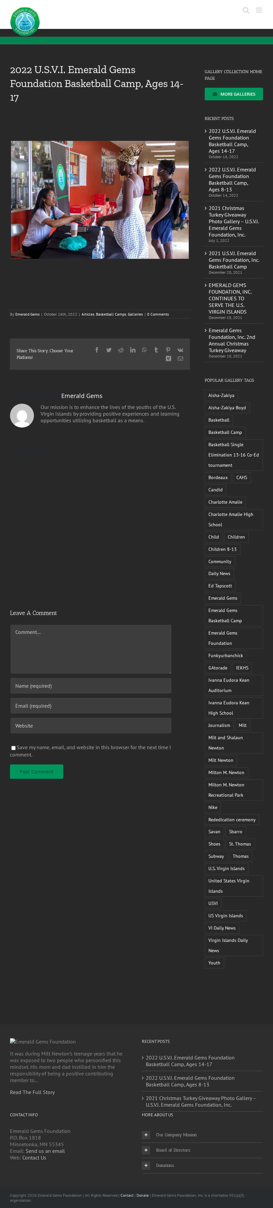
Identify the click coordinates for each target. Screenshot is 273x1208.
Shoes (214, 844)
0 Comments (158, 314)
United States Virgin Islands (228, 885)
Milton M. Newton (226, 772)
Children (236, 537)
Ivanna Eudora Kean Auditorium (228, 685)
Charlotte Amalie (225, 502)
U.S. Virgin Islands (226, 868)
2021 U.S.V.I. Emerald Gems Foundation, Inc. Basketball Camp (234, 260)
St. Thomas (240, 844)
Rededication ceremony (232, 819)
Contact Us (34, 1157)
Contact (127, 1195)
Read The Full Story (32, 1092)
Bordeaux (218, 477)
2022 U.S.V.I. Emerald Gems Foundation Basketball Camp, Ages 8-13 (232, 179)
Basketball (218, 420)
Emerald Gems (27, 314)
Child (213, 537)
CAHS (241, 477)
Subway (216, 856)
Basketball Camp (225, 432)
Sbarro (235, 831)
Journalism (219, 725)
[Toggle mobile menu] (259, 10)
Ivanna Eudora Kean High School (228, 707)
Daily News (219, 573)
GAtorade (217, 667)
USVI (213, 903)
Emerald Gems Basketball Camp (225, 615)
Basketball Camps (111, 314)
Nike (212, 807)
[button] (202, 1135)
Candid (215, 489)
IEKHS (242, 667)
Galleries (135, 314)
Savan (214, 831)
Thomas (241, 856)
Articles (88, 314)
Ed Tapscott (220, 585)
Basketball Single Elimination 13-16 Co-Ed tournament (233, 454)
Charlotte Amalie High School (230, 519)
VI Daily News (222, 928)
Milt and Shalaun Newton (225, 742)
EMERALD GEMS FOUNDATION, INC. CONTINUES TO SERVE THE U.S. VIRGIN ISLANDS (230, 298)
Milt (243, 725)
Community (219, 561)
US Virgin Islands (225, 915)
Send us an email (45, 1151)
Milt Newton (220, 760)
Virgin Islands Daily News (228, 945)
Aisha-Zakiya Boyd (227, 407)
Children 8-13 (222, 549)
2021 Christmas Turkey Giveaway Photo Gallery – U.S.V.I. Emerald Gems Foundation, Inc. (234, 221)
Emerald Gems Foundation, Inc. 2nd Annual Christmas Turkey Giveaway (232, 340)
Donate (142, 1195)
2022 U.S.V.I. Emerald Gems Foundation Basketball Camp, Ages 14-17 (232, 141)
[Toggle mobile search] (246, 10)
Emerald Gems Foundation (222, 638)
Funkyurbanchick (225, 655)
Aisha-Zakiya (221, 395)
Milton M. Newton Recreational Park (226, 789)
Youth (214, 962)
